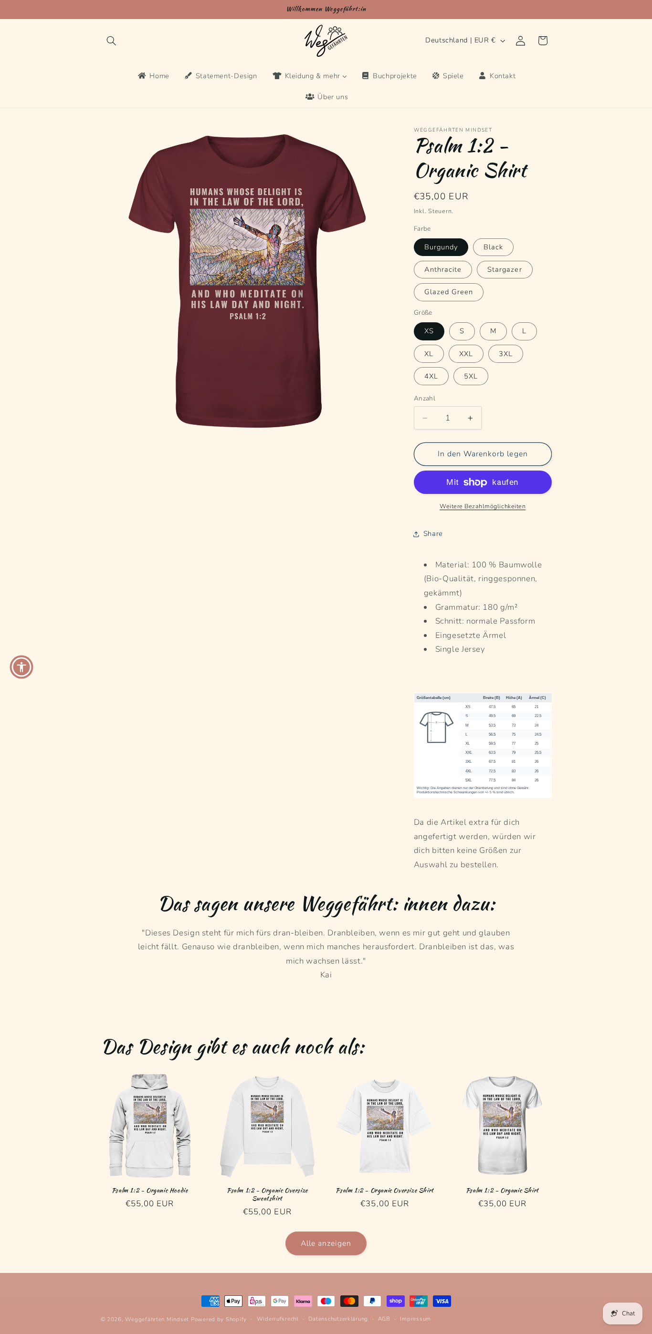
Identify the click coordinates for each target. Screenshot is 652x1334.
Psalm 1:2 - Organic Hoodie (150, 1191)
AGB (384, 1319)
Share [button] (433, 533)
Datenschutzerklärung (338, 1319)
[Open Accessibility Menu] (21, 667)
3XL (506, 354)
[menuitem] (152, 76)
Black (493, 247)
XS (429, 331)
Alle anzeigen (326, 1243)
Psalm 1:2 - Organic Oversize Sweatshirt (267, 1195)
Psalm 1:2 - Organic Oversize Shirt (384, 1191)
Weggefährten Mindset (157, 1319)
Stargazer (504, 269)
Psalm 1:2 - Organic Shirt (502, 1191)
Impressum (415, 1319)
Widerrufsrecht (278, 1319)
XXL (466, 354)
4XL (431, 376)
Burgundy (441, 247)
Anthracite (443, 269)
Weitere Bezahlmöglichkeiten (483, 506)
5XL (471, 376)
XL (428, 354)
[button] (112, 40)
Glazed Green (448, 292)
